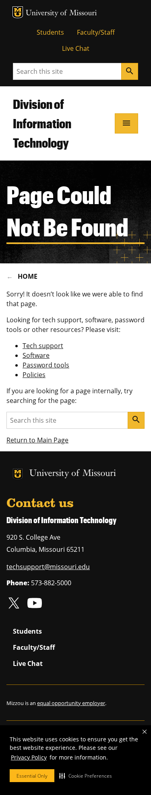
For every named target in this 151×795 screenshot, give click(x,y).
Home (27, 276)
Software (36, 355)
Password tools (46, 365)
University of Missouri (61, 13)
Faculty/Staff (96, 32)
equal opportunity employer (71, 703)
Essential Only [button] (32, 775)
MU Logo (17, 12)
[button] (86, 775)
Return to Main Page (37, 440)
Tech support (43, 345)
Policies (34, 374)
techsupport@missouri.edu (48, 566)
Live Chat (75, 48)
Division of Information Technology (42, 123)
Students (50, 32)
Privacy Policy (29, 757)
